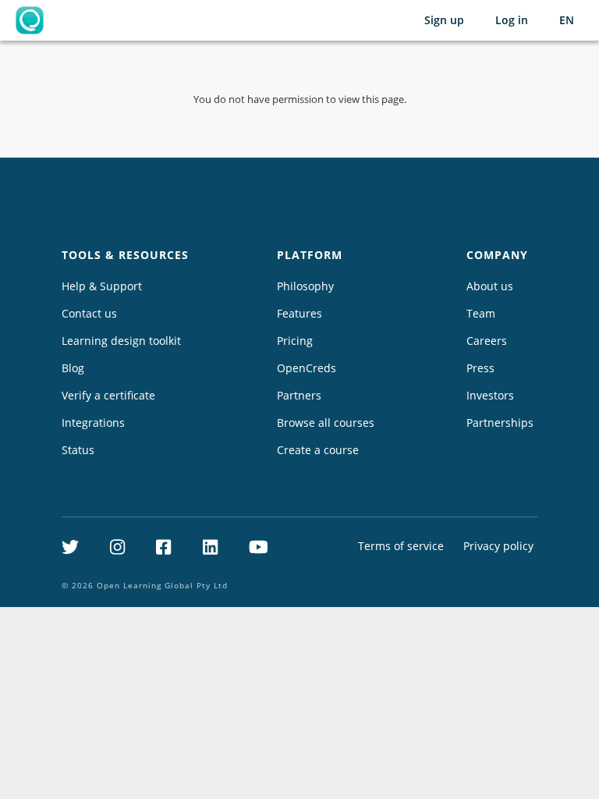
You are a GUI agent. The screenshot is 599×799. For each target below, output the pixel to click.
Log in (511, 19)
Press (480, 367)
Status (78, 449)
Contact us (89, 313)
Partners (299, 395)
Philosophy (305, 286)
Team (480, 313)
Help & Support (102, 286)
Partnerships (499, 422)
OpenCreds (306, 367)
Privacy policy (498, 545)
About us (489, 286)
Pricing (295, 340)
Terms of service (401, 545)
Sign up (444, 19)
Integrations (93, 422)
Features (299, 313)
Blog (73, 367)
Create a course (318, 449)
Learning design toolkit (121, 340)
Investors (490, 395)
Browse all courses (325, 422)
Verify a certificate (108, 395)
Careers (486, 340)
